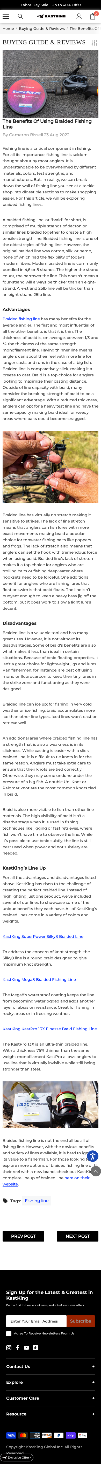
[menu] (6, 16)
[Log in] (79, 16)
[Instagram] (9, 1347)
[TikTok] (35, 1347)
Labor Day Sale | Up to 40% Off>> (51, 5)
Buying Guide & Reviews (42, 28)
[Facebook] (18, 1347)
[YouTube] (27, 1347)
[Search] (20, 16)
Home (8, 28)
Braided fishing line (21, 318)
